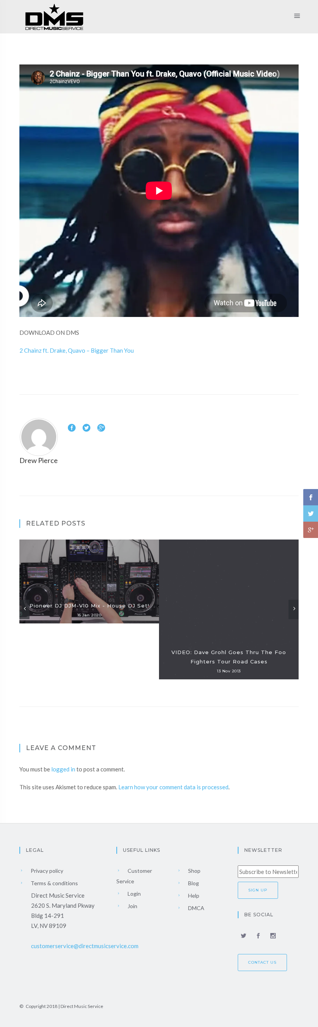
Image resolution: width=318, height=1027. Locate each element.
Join (131, 906)
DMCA (195, 908)
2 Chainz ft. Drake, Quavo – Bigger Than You (76, 350)
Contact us (262, 962)
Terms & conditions (53, 883)
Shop (193, 870)
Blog (193, 883)
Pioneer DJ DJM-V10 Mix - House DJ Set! (89, 605)
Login (133, 893)
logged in (63, 769)
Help (193, 895)
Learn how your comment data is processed (173, 786)
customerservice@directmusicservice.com (84, 945)
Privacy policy (46, 870)
